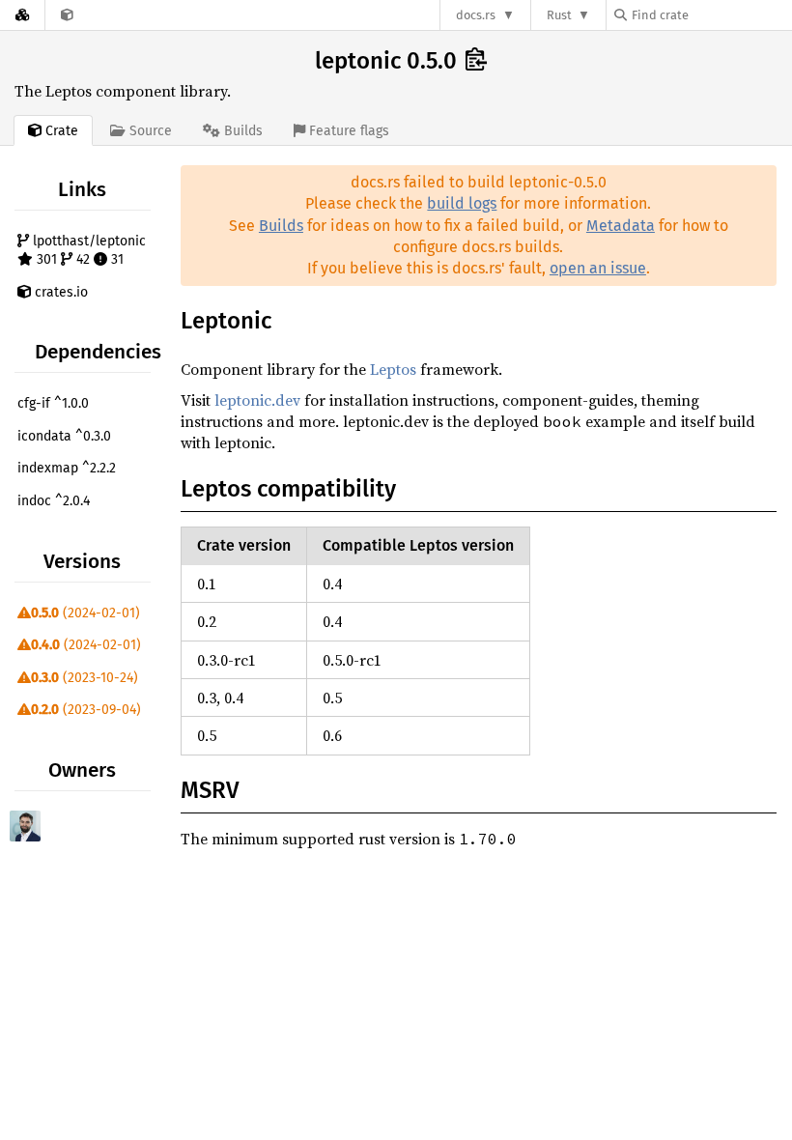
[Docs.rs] (22, 15)
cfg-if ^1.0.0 (53, 403)
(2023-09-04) (86, 709)
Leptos (393, 369)
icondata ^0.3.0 (64, 436)
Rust (559, 15)
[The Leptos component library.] (67, 15)
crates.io (59, 292)
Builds (281, 225)
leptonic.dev (257, 400)
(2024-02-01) (85, 613)
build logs (461, 203)
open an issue (598, 268)
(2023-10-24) (84, 678)
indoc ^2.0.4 (53, 501)
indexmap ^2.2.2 (66, 468)
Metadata (620, 225)
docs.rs (475, 15)
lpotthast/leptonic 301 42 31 (87, 251)
